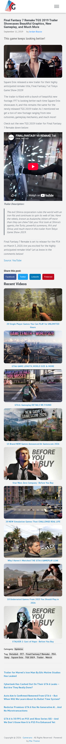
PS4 (53, 654)
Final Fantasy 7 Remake (38, 654)
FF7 (22, 654)
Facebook (10, 276)
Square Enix (17, 657)
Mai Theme (34, 740)
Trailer (40, 657)
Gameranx (27, 737)
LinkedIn (35, 276)
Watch (49, 657)
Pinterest (48, 276)
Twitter (23, 276)
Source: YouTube (12, 260)
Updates (19, 649)
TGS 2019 (30, 657)
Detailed (13, 654)
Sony (6, 657)
